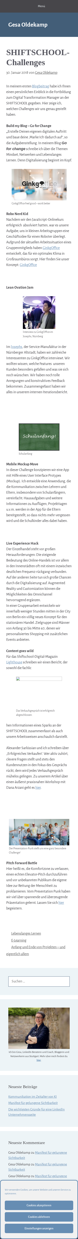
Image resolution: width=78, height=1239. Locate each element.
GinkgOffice (51, 248)
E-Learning (18, 940)
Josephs (16, 347)
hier (38, 788)
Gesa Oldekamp (28, 25)
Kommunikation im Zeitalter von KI (32, 1096)
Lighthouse (14, 662)
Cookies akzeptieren (39, 1205)
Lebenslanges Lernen (26, 933)
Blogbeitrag (40, 86)
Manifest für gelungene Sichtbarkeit (33, 1103)
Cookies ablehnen (39, 1216)
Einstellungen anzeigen (39, 1228)
